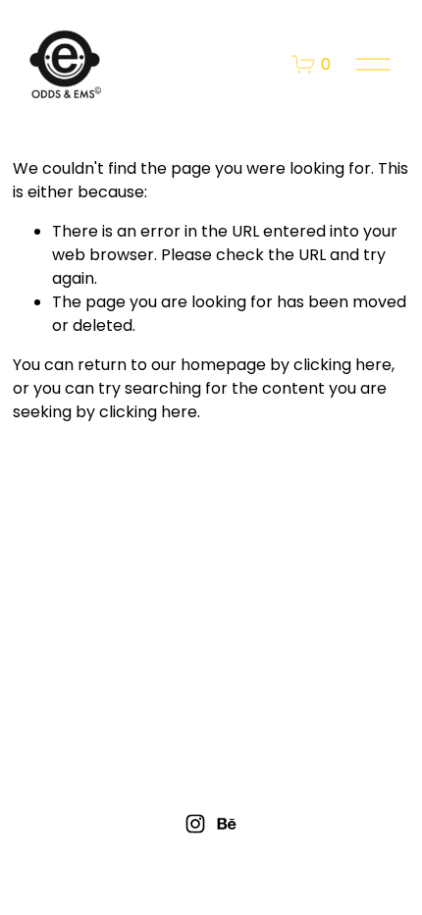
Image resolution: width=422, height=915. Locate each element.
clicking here (342, 364)
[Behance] (227, 824)
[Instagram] (195, 824)
